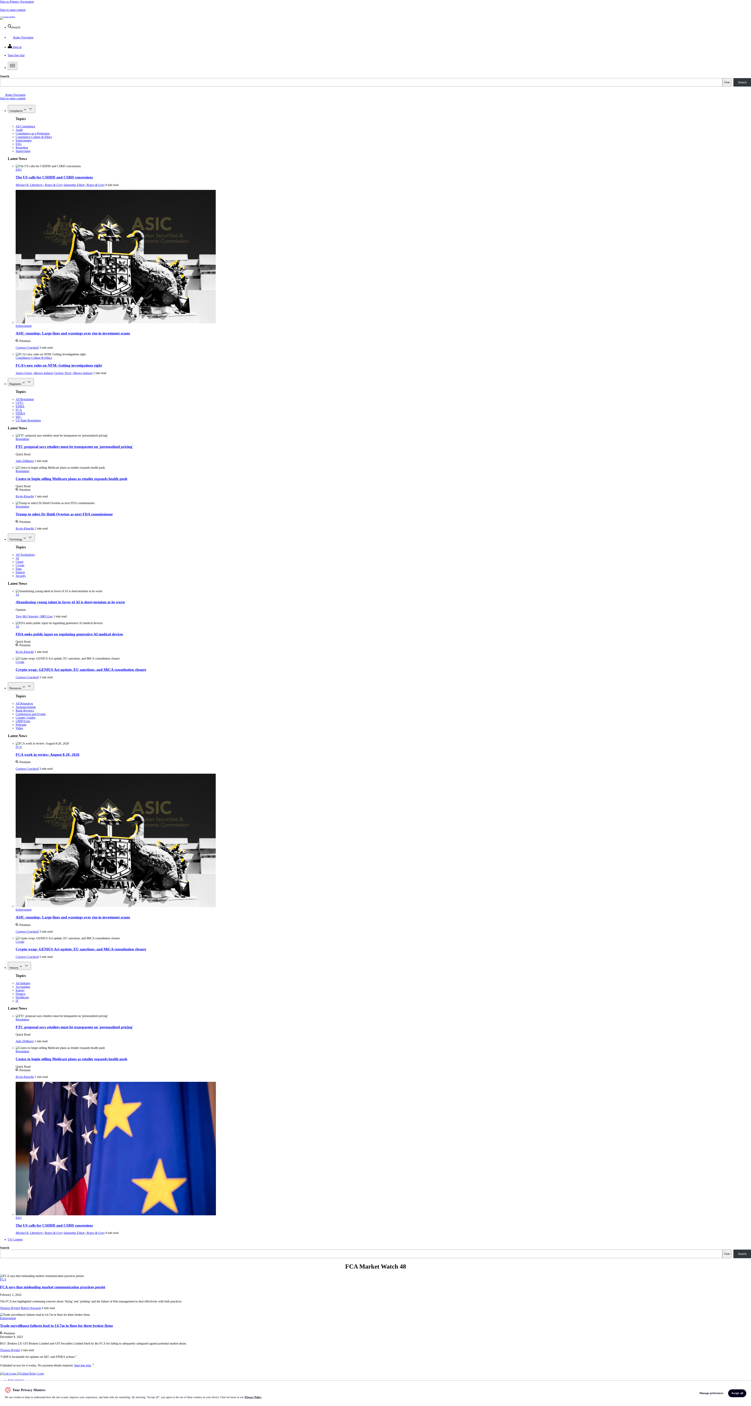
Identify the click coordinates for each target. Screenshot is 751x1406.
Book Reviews (25, 710)
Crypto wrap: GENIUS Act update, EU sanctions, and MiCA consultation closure (81, 670)
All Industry (23, 983)
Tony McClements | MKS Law (34, 616)
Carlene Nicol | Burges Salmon (73, 373)
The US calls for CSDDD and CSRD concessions (54, 177)
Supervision (23, 151)
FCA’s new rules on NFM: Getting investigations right (59, 365)
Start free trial (83, 1365)
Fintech (20, 572)
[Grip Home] (8, 1373)
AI (17, 558)
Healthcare (22, 997)
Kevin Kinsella (25, 496)
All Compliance (25, 126)
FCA (19, 410)
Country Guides (25, 717)
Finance (20, 993)
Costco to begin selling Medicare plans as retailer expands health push (71, 479)
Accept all (737, 1393)
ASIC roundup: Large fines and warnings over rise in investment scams (73, 333)
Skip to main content (12, 10)
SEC (19, 417)
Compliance (16, 110)
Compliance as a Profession (33, 133)
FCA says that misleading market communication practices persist (52, 1287)
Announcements (26, 707)
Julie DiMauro (25, 461)
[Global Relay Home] (30, 1373)
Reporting (22, 147)
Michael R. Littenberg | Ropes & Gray (39, 185)
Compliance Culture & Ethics (34, 137)
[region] (375, 1393)
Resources (15, 688)
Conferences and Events (31, 714)
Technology (15, 539)
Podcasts (21, 724)
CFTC (20, 402)
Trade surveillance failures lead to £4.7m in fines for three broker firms (56, 1326)
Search (4, 76)
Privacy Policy (253, 1397)
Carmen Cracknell (27, 347)
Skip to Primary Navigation (17, 1)
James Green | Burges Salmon (34, 373)
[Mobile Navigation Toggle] (12, 66)
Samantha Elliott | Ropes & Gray (84, 185)
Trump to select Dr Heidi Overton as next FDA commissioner (64, 514)
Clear (727, 82)
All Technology (25, 554)
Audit (19, 130)
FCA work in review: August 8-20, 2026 (47, 755)
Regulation (15, 384)
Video (19, 728)
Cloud (19, 561)
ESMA (20, 406)
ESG (19, 144)
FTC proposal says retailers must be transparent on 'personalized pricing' (74, 447)
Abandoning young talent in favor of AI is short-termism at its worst (70, 602)
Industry (14, 967)
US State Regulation (28, 420)
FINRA (20, 413)
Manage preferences (711, 1393)
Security (21, 576)
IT (17, 1001)
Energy (20, 990)
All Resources (24, 703)
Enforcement (23, 140)
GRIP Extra (23, 721)
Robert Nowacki (31, 1308)
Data (19, 568)
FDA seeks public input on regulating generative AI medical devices (69, 634)
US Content (15, 1239)
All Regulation (25, 399)
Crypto (20, 565)
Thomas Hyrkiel (10, 1308)
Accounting (23, 986)
